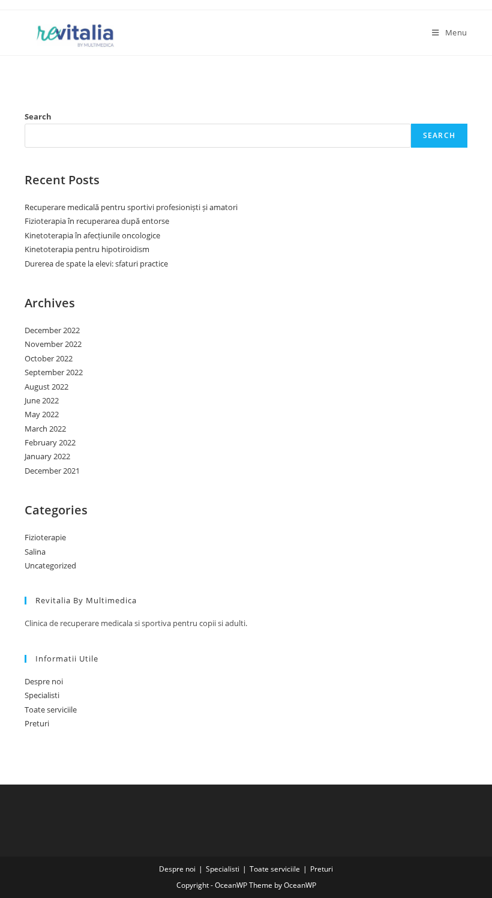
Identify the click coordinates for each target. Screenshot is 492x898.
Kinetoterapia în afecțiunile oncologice (92, 235)
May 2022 (42, 414)
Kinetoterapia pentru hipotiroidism (87, 249)
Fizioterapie (45, 537)
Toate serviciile (51, 709)
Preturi (37, 723)
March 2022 (45, 428)
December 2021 (52, 470)
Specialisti (42, 695)
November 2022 (53, 344)
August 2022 (46, 386)
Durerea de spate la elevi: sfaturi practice (96, 263)
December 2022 (52, 330)
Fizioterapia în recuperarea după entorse (97, 220)
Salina (35, 551)
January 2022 (47, 456)
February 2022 (50, 442)
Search (38, 116)
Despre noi (44, 681)
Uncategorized (50, 565)
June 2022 (42, 400)
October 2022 (49, 358)
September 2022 (54, 372)
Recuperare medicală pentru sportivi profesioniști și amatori (131, 207)
